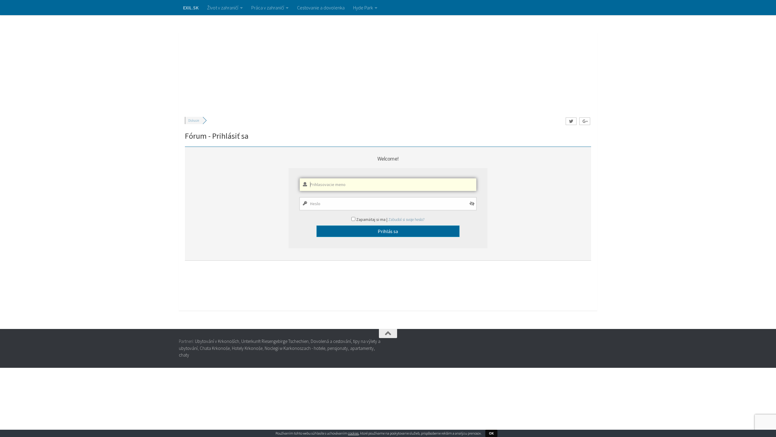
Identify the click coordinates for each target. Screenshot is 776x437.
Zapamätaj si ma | (372, 219)
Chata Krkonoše (215, 348)
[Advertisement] (388, 60)
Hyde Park (363, 8)
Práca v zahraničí (267, 8)
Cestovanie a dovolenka (321, 8)
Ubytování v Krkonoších (217, 341)
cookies (353, 433)
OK (491, 433)
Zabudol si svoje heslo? (406, 219)
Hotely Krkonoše (247, 348)
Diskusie (193, 120)
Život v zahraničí (222, 8)
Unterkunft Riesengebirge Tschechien (275, 341)
